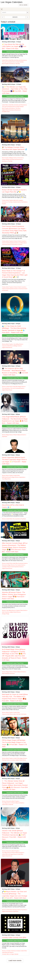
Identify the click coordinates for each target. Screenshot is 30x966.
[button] (2, 9)
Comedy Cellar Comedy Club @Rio (14, 937)
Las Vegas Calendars (11, 2)
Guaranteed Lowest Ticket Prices (15, 335)
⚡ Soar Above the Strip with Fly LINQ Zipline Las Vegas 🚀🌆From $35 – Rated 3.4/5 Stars (14, 46)
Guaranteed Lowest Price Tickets (15, 51)
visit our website (23, 5)
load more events (15, 960)
